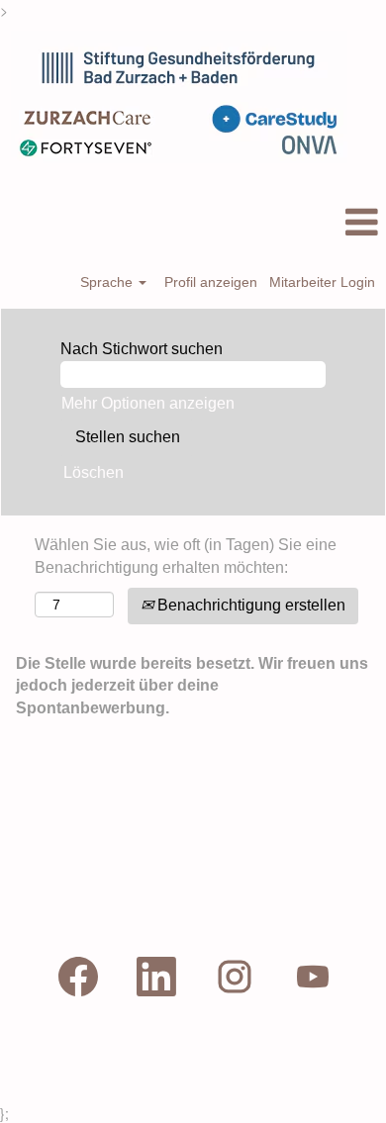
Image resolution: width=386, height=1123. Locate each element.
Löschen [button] (93, 472)
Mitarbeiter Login (322, 282)
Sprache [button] (108, 282)
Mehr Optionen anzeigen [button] (148, 403)
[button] (193, 222)
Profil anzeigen (210, 282)
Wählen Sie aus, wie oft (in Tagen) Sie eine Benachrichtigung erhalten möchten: (186, 556)
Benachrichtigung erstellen (249, 605)
